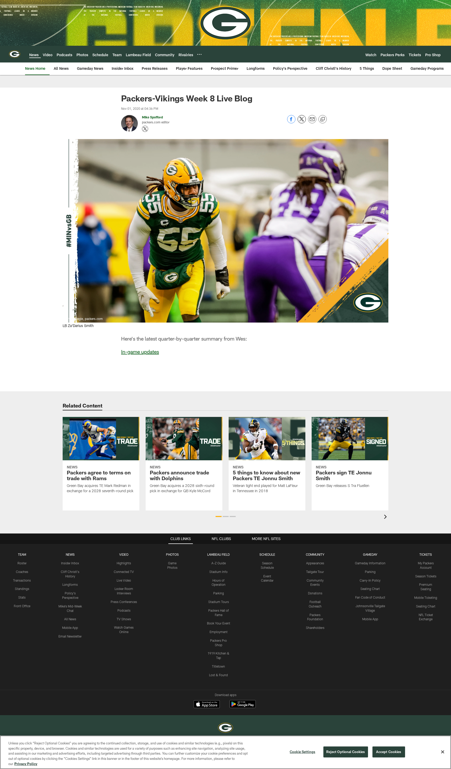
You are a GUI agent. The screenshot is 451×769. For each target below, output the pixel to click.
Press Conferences (124, 602)
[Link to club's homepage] (14, 54)
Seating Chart (370, 588)
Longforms (70, 584)
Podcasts (123, 610)
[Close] (442, 752)
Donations (315, 593)
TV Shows (124, 619)
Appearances (315, 563)
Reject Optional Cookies (345, 752)
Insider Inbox (70, 563)
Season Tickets (425, 576)
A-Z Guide (218, 563)
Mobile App (70, 627)
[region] (225, 752)
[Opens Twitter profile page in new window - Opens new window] (145, 129)
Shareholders (315, 627)
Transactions (22, 580)
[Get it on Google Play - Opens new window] (243, 706)
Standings (22, 588)
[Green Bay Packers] (225, 728)
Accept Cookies (388, 752)
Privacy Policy (25, 763)
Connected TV (124, 571)
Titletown (218, 666)
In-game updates (140, 351)
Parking (218, 593)
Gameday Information (370, 563)
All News (70, 619)
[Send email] (312, 122)
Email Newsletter (70, 636)
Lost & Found (218, 675)
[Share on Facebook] (291, 122)
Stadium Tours (218, 602)
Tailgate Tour (315, 571)
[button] (218, 516)
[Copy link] (322, 119)
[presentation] (386, 517)
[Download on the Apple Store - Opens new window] (207, 704)
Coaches (22, 571)
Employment (219, 632)
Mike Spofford (152, 117)
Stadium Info (218, 571)
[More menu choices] (199, 54)
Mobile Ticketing (425, 597)
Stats (22, 597)
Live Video (124, 580)
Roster (22, 563)
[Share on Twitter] (302, 122)
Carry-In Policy (370, 580)
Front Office (22, 606)
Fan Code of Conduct (370, 597)
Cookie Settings (302, 752)
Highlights (124, 563)
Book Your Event (218, 623)
